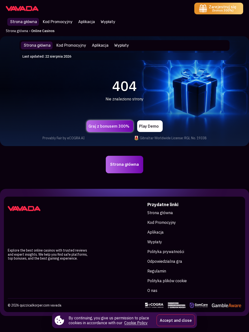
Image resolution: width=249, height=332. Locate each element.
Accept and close (176, 320)
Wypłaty (154, 241)
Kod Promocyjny (161, 222)
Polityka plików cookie (167, 280)
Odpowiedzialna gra (164, 261)
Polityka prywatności (165, 251)
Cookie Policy (136, 322)
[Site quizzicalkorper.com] (23, 8)
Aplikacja (155, 232)
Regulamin (156, 271)
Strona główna (17, 31)
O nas (152, 290)
